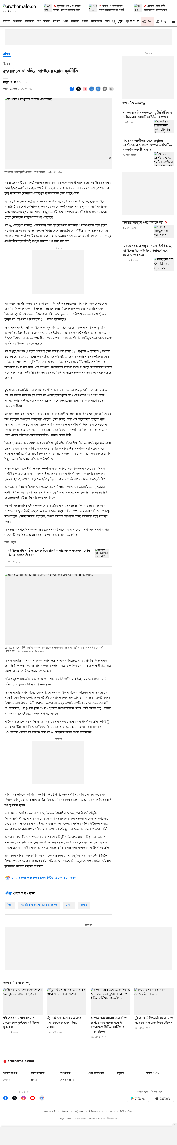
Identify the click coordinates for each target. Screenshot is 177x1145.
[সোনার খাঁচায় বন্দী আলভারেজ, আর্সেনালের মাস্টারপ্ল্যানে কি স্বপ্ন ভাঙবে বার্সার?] (138, 8)
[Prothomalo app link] (138, 1099)
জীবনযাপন (96, 21)
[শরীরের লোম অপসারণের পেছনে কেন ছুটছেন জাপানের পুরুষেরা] (23, 1001)
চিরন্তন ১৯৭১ (152, 1073)
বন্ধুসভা (120, 1073)
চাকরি (85, 21)
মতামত (56, 21)
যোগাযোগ (110, 1111)
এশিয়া (7, 54)
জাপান (69, 905)
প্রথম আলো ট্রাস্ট (96, 1073)
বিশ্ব (39, 21)
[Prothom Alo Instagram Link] (25, 1098)
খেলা (65, 21)
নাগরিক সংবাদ (10, 1073)
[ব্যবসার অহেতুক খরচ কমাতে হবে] (164, 232)
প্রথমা (34, 1080)
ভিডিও (108, 21)
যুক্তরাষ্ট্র (83, 905)
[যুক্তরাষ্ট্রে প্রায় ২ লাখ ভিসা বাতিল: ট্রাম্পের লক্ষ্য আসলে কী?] (48, 8)
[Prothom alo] (20, 8)
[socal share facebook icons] (72, 91)
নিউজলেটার (126, 1111)
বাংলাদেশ (17, 21)
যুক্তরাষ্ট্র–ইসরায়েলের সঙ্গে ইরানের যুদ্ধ (39, 905)
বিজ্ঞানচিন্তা (65, 1073)
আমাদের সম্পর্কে (47, 1111)
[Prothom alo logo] (18, 1062)
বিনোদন (75, 21)
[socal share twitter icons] (79, 91)
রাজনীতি (29, 21)
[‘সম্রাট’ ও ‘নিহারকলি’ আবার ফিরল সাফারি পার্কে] (93, 8)
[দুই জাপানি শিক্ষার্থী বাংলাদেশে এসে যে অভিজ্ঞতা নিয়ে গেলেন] (154, 1001)
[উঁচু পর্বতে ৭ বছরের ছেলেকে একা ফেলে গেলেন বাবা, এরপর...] (66, 1001)
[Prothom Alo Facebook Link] (7, 1098)
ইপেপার (7, 1080)
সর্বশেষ (6, 21)
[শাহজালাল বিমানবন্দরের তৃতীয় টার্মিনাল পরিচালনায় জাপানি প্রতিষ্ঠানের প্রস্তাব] (164, 126)
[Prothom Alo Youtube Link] (34, 1098)
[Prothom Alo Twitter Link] (16, 1098)
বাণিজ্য (46, 21)
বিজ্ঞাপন (65, 1111)
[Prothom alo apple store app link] (162, 1099)
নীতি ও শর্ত (94, 1111)
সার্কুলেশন (79, 1111)
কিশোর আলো (38, 1073)
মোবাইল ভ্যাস (67, 1080)
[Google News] (42, 1098)
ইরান (9, 905)
